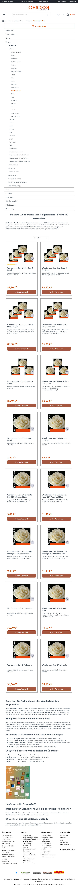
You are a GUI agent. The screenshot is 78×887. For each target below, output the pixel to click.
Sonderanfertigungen (14, 186)
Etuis (7, 189)
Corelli (11, 126)
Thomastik (12, 119)
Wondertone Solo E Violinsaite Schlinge (54, 439)
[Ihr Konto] (63, 14)
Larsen (11, 123)
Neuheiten (9, 30)
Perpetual (14, 68)
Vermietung (10, 209)
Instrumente (10, 34)
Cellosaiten (11, 168)
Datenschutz (64, 842)
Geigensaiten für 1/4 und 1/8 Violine (19, 158)
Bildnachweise (27, 845)
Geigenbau (10, 197)
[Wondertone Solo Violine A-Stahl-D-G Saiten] (56, 366)
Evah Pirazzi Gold (16, 52)
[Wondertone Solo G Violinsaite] (56, 649)
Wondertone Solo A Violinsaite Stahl (54, 609)
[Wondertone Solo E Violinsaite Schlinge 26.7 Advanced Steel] (56, 536)
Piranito (13, 103)
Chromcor (14, 100)
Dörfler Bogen (46, 845)
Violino (13, 94)
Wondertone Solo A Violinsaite (19, 608)
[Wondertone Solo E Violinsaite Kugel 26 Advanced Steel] (21, 479)
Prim (11, 132)
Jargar (11, 139)
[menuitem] (30, 836)
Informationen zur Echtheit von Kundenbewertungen (30, 861)
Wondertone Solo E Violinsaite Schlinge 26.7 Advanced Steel (54, 552)
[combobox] (29, 14)
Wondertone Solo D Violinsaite (19, 665)
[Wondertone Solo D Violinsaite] (21, 649)
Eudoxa (13, 81)
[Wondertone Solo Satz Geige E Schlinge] (56, 252)
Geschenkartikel (11, 201)
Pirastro (12, 49)
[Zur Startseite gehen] (39, 8)
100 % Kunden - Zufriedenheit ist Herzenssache (7, 837)
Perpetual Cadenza (16, 71)
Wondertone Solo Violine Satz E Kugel (20, 269)
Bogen (8, 38)
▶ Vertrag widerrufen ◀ (67, 849)
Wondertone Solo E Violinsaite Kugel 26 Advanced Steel (19, 496)
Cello (44, 849)
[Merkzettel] (58, 14)
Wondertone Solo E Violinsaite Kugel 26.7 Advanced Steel (54, 496)
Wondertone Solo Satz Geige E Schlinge (54, 269)
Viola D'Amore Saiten (14, 179)
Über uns (63, 838)
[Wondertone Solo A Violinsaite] (21, 593)
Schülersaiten (13, 148)
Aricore (13, 107)
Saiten (8, 42)
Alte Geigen (46, 841)
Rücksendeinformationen (31, 839)
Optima (11, 145)
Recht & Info (65, 832)
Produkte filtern (40, 26)
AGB (61, 840)
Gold (12, 97)
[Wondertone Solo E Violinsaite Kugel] (21, 422)
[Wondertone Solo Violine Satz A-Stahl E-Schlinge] (56, 309)
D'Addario (12, 135)
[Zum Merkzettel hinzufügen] (32, 259)
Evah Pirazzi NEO (15, 62)
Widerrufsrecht (65, 845)
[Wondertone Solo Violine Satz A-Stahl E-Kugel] (21, 309)
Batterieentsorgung (29, 849)
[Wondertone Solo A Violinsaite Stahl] (56, 593)
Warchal (12, 129)
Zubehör (9, 193)
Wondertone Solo (16, 90)
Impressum (64, 835)
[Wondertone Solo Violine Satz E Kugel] (21, 252)
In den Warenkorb (21, 292)
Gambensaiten (12, 175)
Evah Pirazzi (14, 58)
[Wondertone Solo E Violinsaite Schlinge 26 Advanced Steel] (21, 536)
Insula (13, 55)
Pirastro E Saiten (15, 116)
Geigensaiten (12, 45)
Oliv (12, 78)
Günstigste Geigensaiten (16, 152)
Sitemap (25, 847)
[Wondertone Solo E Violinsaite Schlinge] (56, 422)
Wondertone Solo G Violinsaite (54, 665)
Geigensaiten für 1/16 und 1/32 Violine (20, 161)
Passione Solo (15, 87)
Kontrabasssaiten (13, 172)
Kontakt (4, 859)
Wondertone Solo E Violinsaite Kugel (19, 439)
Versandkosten (38, 879)
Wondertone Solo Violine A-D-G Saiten (20, 382)
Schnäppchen (11, 205)
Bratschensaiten (13, 165)
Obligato (13, 65)
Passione (13, 84)
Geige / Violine (47, 847)
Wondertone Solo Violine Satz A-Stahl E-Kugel (20, 326)
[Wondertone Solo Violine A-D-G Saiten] (21, 366)
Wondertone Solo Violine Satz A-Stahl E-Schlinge (55, 326)
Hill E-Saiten (13, 142)
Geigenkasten (46, 843)
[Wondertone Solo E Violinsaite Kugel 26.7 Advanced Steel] (56, 479)
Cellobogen (46, 853)
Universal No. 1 (15, 113)
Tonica (13, 74)
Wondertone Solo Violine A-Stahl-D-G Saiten (55, 382)
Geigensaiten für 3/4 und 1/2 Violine (19, 155)
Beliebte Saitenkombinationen (17, 182)
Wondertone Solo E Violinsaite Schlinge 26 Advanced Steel (19, 552)
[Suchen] (48, 14)
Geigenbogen (46, 851)
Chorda (13, 110)
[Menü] (4, 14)
